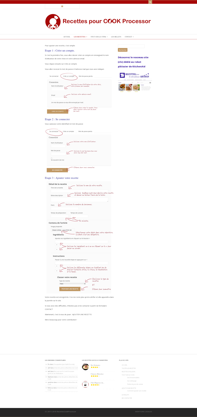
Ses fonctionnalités (133, 378)
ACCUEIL (124, 365)
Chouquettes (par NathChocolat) (63, 364)
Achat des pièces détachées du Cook (66, 368)
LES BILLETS (125, 395)
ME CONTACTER (127, 398)
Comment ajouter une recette (136, 391)
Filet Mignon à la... (97, 383)
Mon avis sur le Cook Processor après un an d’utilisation (61, 372)
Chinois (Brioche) (97, 374)
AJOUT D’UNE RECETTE (129, 388)
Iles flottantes (95, 365)
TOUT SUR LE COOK (128, 375)
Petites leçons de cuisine (135, 384)
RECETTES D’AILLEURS (128, 372)
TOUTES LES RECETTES (129, 368)
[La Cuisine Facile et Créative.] (98, 28)
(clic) (121, 61)
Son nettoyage (131, 381)
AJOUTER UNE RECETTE (82, 314)
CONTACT (49, 309)
